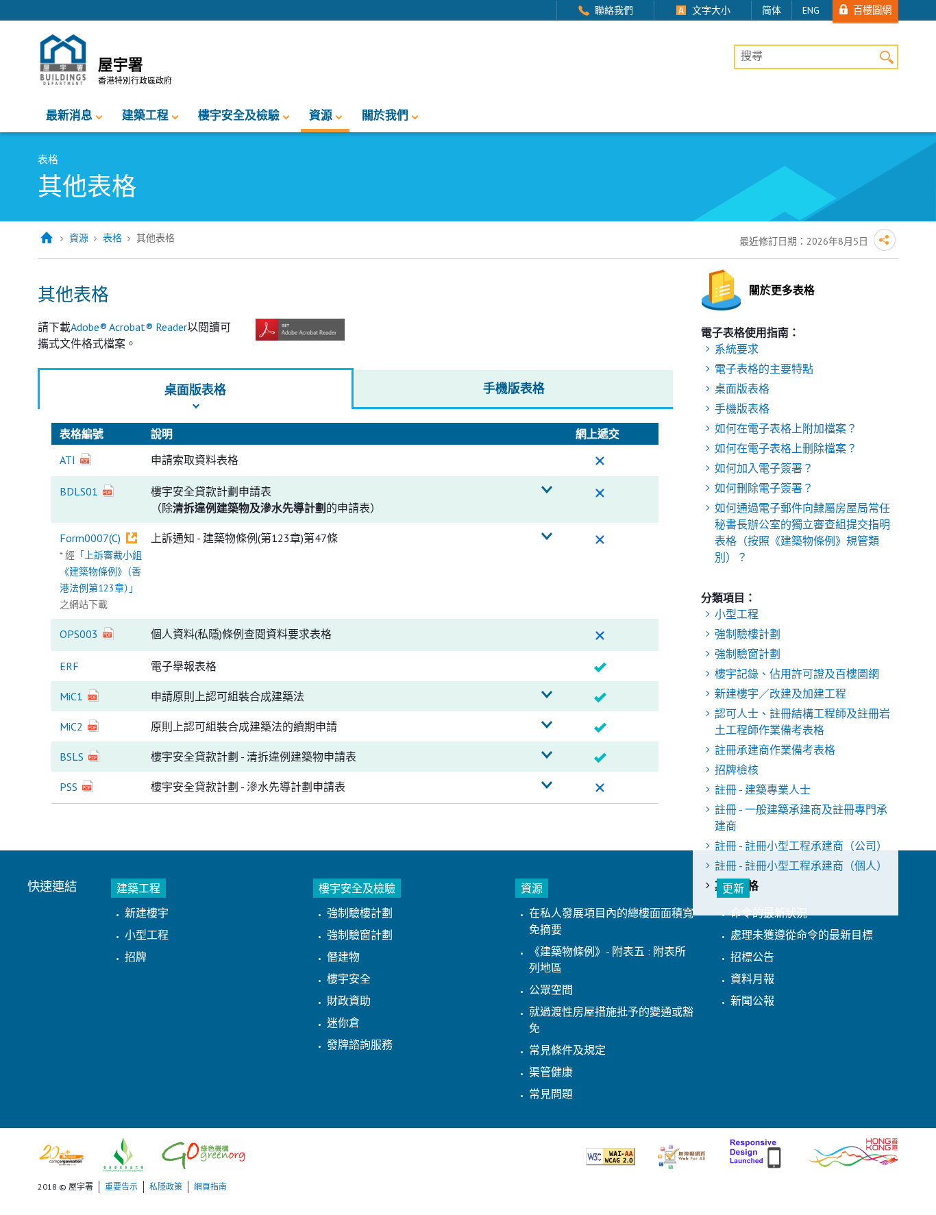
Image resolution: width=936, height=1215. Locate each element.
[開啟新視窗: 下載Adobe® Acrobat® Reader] (300, 328)
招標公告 (752, 957)
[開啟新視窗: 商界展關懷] (61, 1154)
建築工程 (145, 115)
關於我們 (385, 115)
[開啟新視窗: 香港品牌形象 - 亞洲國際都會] (853, 1151)
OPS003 (79, 634)
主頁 (46, 238)
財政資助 (349, 1000)
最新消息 (69, 115)
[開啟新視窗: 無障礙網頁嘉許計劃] (681, 1151)
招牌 (136, 957)
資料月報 (752, 978)
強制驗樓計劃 (747, 634)
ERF (69, 666)
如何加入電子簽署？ (764, 468)
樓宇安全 (349, 978)
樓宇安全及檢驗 (239, 115)
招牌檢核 (737, 769)
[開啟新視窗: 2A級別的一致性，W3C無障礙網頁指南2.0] (610, 1151)
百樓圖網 (872, 9)
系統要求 (737, 349)
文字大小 (711, 10)
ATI (67, 460)
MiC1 (71, 696)
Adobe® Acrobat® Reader (129, 327)
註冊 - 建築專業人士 (763, 789)
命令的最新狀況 (768, 913)
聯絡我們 (614, 10)
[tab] (196, 388)
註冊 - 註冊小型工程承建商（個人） (801, 865)
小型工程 (737, 614)
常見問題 (551, 1094)
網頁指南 (210, 1186)
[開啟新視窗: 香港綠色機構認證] (203, 1154)
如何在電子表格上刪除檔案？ (786, 448)
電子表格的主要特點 (764, 369)
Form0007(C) (90, 538)
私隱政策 (165, 1186)
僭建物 (343, 957)
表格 (112, 238)
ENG (811, 10)
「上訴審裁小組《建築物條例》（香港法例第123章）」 (101, 571)
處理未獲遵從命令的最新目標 (801, 935)
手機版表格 (742, 408)
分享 (884, 240)
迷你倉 (343, 1022)
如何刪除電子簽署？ (764, 488)
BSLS (72, 756)
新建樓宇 (147, 913)
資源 (320, 115)
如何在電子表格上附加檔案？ (786, 428)
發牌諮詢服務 (360, 1044)
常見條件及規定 (567, 1050)
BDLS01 (79, 491)
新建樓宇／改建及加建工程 (780, 693)
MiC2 (71, 726)
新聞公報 (752, 1000)
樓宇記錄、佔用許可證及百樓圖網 (797, 673)
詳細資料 (547, 490)
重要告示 (121, 1186)
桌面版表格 (742, 388)
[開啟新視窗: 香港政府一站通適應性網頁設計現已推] (757, 1151)
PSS (68, 787)
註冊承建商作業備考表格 (775, 750)
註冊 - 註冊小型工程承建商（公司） (801, 845)
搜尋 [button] (886, 57)
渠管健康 (551, 1072)
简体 (771, 10)
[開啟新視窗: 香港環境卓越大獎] (123, 1154)
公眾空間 (551, 989)
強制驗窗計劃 (747, 654)
